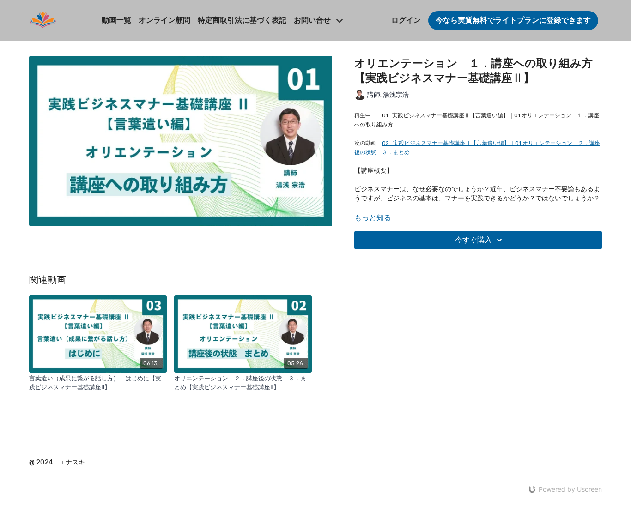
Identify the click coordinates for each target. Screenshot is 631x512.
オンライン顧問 (164, 20)
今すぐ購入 (473, 239)
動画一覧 (116, 20)
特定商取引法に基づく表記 (242, 20)
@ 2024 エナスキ (57, 462)
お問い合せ (313, 20)
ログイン (406, 20)
